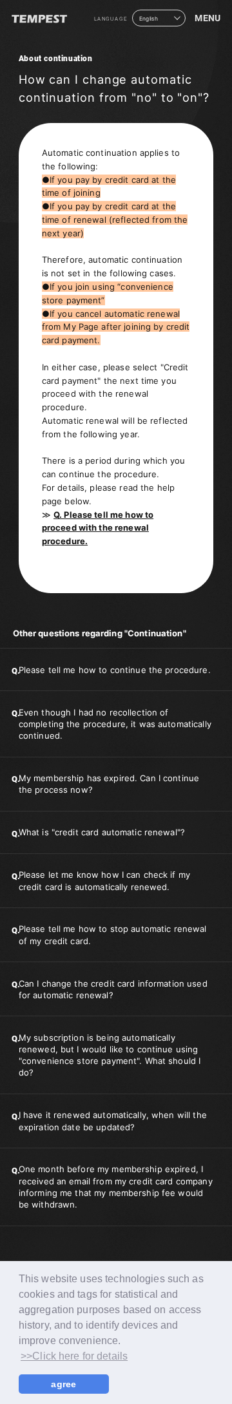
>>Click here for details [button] (74, 1356)
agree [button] (63, 1384)
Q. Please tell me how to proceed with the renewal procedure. (97, 528)
